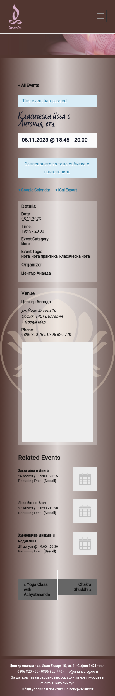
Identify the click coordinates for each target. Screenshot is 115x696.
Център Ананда (36, 273)
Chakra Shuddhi (82, 587)
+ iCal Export (66, 190)
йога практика (45, 256)
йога (25, 256)
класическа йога (74, 256)
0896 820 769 (28, 672)
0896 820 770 (51, 672)
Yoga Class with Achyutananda (37, 589)
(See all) (50, 481)
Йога (25, 244)
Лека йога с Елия (32, 502)
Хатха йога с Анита (33, 470)
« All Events (28, 85)
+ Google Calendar (34, 190)
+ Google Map (33, 322)
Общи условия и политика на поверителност (57, 689)
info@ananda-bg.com (81, 672)
